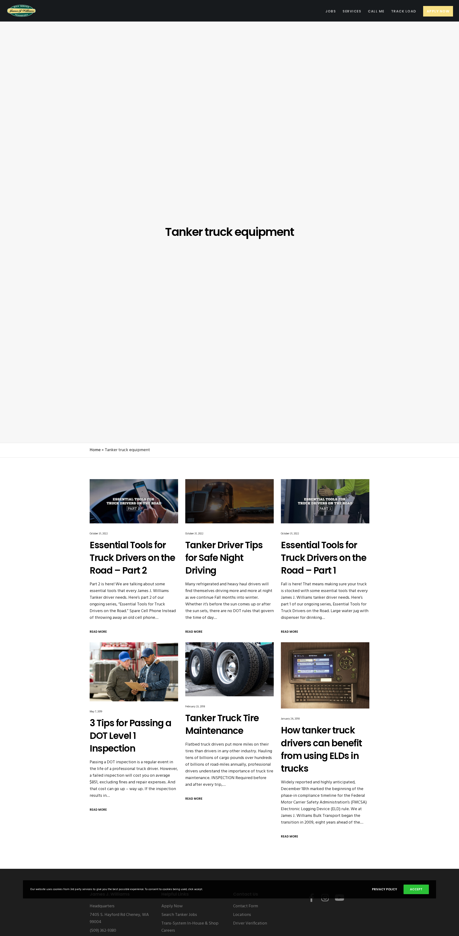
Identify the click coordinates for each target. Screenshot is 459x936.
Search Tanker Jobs (179, 914)
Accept (416, 889)
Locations (242, 914)
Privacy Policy (384, 889)
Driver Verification (250, 923)
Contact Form (245, 906)
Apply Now (172, 906)
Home (95, 450)
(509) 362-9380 (103, 930)
